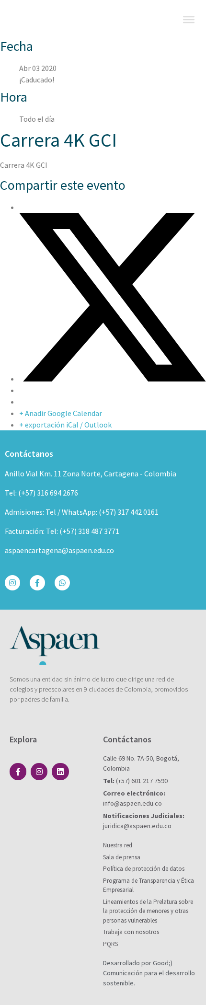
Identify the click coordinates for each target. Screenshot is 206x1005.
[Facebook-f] (37, 582)
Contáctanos (29, 453)
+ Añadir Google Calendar (60, 413)
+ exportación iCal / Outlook (65, 424)
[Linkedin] (60, 771)
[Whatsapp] (62, 582)
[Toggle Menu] (189, 19)
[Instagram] (12, 582)
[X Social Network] (112, 378)
